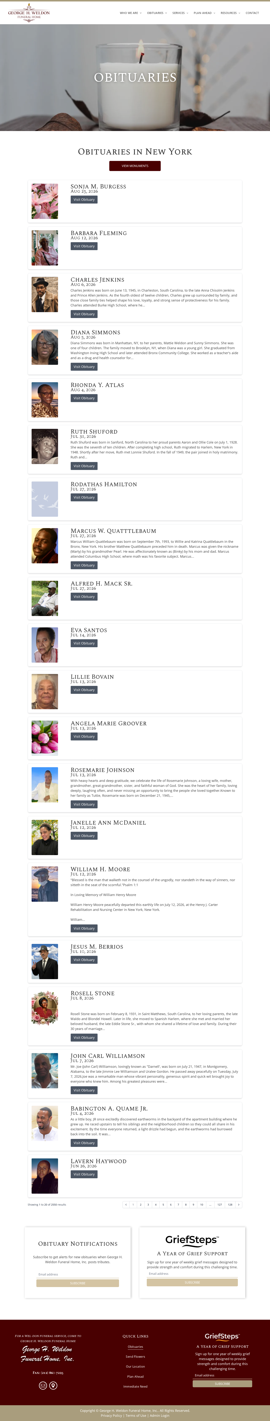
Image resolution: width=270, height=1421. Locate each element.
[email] (43, 1386)
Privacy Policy (111, 1415)
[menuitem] (130, 13)
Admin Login (159, 1415)
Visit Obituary (84, 199)
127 (219, 1204)
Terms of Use (136, 1415)
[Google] (53, 1386)
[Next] (238, 1204)
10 (201, 1204)
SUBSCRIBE (77, 1283)
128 (230, 1204)
